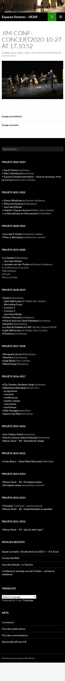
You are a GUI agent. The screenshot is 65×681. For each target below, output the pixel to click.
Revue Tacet (9, 440)
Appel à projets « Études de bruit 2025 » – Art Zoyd (30, 551)
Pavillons (8, 333)
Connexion (8, 622)
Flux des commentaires (15, 635)
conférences (11, 397)
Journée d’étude (13, 206)
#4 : (31, 440)
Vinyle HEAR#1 (10, 558)
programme (10, 390)
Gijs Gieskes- (18, 384)
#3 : (30, 481)
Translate (28, 600)
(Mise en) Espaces (13, 203)
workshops (10, 407)
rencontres (10, 403)
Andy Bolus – (22, 461)
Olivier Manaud (12, 317)
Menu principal (60, 16)
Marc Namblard (13, 173)
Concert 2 (9, 310)
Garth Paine (10, 170)
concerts (9, 394)
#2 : (35, 508)
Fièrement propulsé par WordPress (18, 658)
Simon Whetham (13, 200)
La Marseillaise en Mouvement (21, 213)
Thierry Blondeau (13, 237)
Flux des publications (13, 628)
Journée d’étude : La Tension (17, 564)
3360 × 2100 (24, 52)
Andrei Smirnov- (20, 320)
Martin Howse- (20, 437)
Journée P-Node (12, 233)
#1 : (31, 529)
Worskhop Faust (13, 304)
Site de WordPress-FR (14, 641)
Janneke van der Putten (17, 264)
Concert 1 (9, 307)
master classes (12, 400)
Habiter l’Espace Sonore (17, 210)
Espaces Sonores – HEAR (19, 17)
